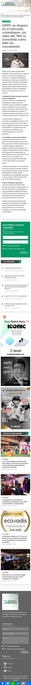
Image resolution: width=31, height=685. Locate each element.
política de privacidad (14, 245)
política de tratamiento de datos (17, 248)
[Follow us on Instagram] (5, 667)
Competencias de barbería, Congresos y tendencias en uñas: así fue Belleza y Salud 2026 (15, 502)
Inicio (2, 13)
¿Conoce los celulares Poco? (13, 268)
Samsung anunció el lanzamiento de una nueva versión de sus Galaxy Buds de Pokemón (16, 286)
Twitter (9, 671)
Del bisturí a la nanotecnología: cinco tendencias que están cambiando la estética (14, 577)
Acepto (12, 245)
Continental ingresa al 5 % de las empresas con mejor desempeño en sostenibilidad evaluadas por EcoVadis (14, 539)
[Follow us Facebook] (5, 663)
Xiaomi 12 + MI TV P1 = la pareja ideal (15, 296)
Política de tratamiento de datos (12, 678)
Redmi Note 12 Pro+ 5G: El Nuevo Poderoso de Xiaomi (14, 276)
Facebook (10, 663)
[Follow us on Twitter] (5, 671)
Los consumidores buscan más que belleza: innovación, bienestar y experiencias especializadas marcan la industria (15, 464)
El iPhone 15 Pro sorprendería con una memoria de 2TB (15, 304)
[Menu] (28, 4)
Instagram (10, 667)
